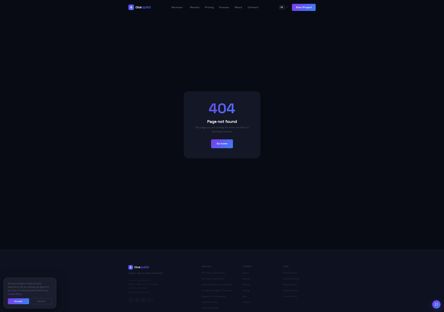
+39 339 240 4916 (137, 288)
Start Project (304, 7)
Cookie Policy (290, 296)
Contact (253, 7)
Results (194, 7)
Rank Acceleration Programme (217, 284)
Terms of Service (291, 278)
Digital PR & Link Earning (213, 296)
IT (288, 7)
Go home (222, 143)
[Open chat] (436, 304)
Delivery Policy (290, 290)
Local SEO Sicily (209, 302)
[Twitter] (131, 299)
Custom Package (210, 308)
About (238, 7)
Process (224, 7)
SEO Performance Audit (213, 272)
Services (177, 7)
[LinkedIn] (137, 299)
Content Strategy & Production (217, 290)
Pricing (209, 7)
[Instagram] (143, 299)
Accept (18, 301)
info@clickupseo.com (139, 292)
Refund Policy (290, 284)
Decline (41, 301)
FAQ (244, 296)
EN (282, 7)
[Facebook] (149, 299)
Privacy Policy (290, 272)
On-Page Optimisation (213, 278)
